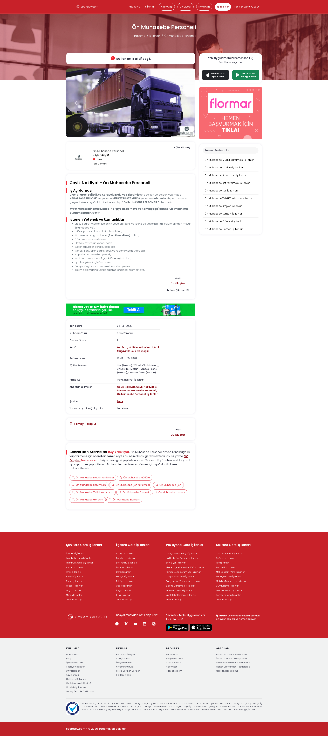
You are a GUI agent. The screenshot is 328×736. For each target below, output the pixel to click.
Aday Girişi (167, 6)
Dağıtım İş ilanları (225, 558)
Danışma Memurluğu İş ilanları (181, 553)
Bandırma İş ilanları (126, 558)
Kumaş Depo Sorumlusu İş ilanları (183, 571)
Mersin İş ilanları (74, 595)
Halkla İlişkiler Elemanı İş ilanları (182, 558)
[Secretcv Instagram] (154, 624)
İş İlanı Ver (223, 6)
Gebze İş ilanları (124, 585)
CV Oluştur (185, 6)
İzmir (120, 401)
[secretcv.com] (87, 7)
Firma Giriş (204, 6)
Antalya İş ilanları (75, 576)
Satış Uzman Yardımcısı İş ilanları (183, 581)
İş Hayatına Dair (74, 662)
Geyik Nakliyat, (126, 387)
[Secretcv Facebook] (117, 624)
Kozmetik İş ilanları (225, 567)
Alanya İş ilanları (124, 553)
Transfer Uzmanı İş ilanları (179, 590)
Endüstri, (122, 347)
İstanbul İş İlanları (75, 553)
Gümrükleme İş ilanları (227, 585)
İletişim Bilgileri (124, 662)
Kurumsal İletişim (125, 654)
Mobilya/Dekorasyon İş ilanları (231, 581)
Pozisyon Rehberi (75, 666)
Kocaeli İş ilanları (74, 585)
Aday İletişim (123, 658)
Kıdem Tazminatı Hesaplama (232, 654)
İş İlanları (150, 6)
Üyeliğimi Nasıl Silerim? (78, 683)
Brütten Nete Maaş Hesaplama (233, 662)
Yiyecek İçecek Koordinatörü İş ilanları (185, 567)
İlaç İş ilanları (222, 562)
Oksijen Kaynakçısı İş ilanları (180, 576)
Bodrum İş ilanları (125, 567)
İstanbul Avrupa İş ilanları (79, 558)
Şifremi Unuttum (125, 666)
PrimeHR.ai (172, 654)
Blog (68, 658)
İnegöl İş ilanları (124, 590)
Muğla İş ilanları (74, 590)
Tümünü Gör (73, 599)
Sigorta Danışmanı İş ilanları (180, 585)
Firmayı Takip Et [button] (84, 424)
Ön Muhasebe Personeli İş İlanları (137, 394)
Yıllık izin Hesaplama (227, 670)
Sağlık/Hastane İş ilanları (228, 576)
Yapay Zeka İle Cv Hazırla (80, 691)
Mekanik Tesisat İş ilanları (229, 590)
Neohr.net (171, 666)
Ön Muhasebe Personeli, (142, 390)
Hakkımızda (72, 654)
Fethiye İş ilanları (124, 581)
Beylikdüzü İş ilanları (126, 562)
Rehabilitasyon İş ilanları (228, 595)
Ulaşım (145, 351)
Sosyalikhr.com (174, 658)
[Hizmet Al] (130, 310)
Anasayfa (134, 6)
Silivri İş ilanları (123, 595)
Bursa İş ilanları (74, 581)
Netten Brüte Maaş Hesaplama (233, 666)
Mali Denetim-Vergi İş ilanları (230, 571)
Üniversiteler (73, 670)
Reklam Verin (123, 675)
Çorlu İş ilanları (123, 571)
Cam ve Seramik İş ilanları (229, 553)
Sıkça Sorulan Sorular (128, 670)
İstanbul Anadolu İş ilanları (79, 562)
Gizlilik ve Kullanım (76, 679)
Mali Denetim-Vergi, (141, 347)
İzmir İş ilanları (73, 571)
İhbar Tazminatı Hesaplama (231, 658)
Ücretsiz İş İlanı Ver (76, 687)
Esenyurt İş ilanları (125, 576)
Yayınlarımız (72, 675)
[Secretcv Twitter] (126, 624)
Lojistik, (136, 351)
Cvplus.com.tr (173, 662)
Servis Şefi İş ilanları (176, 562)
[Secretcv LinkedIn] (144, 624)
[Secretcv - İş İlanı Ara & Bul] (177, 627)
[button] (178, 283)
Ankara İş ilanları (74, 567)
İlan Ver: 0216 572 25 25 (247, 6)
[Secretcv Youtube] (135, 624)
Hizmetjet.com (174, 670)
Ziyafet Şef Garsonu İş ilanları (181, 595)
